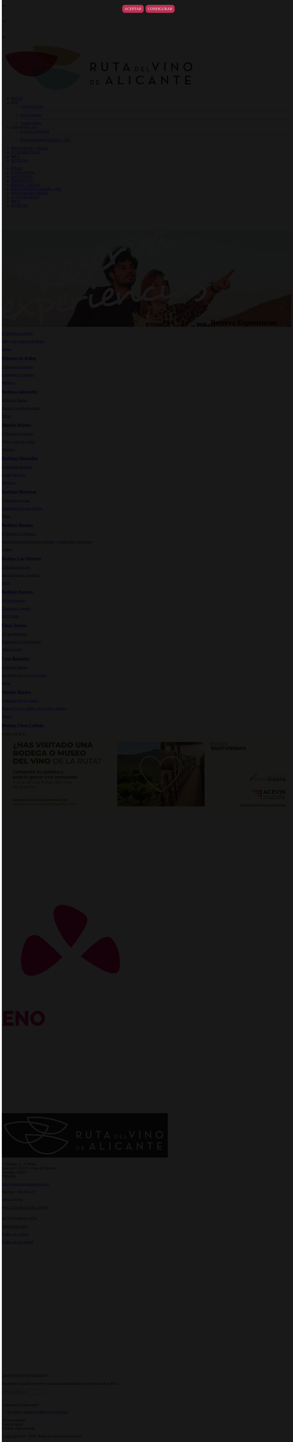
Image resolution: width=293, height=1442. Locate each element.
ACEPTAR (133, 9)
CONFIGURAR (160, 9)
